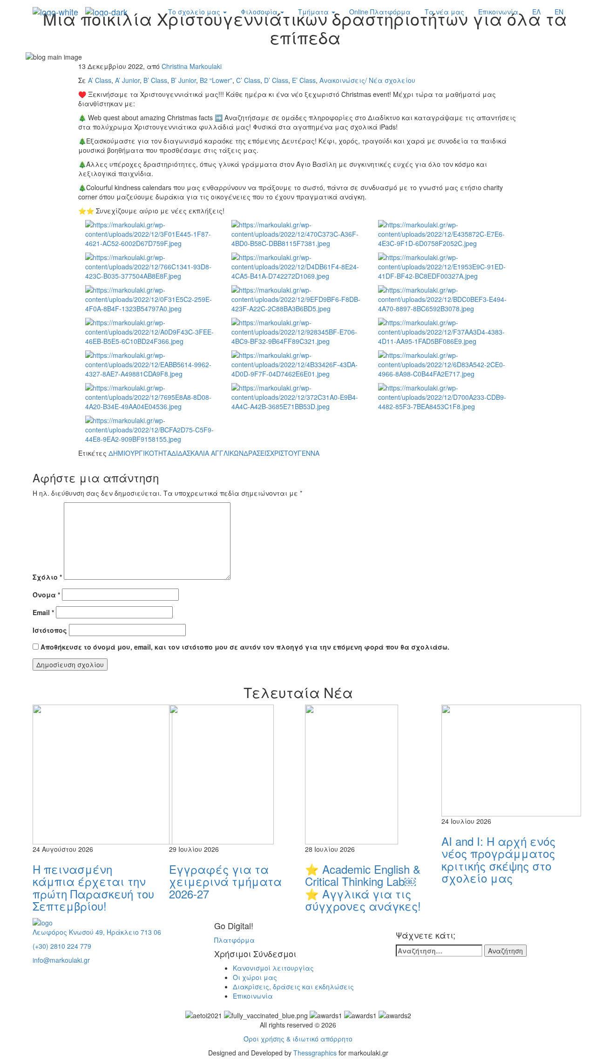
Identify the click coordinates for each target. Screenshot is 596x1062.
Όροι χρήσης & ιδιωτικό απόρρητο (298, 1038)
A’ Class (99, 80)
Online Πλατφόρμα (380, 11)
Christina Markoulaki (192, 66)
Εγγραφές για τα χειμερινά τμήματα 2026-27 (225, 881)
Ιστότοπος (50, 630)
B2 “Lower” (216, 80)
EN (559, 11)
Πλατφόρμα (234, 940)
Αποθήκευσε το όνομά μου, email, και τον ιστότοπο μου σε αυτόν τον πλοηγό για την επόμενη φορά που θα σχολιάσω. (245, 646)
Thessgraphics (315, 1052)
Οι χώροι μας (255, 977)
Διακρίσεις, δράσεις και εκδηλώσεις (293, 986)
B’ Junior (183, 80)
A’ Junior (127, 80)
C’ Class (248, 80)
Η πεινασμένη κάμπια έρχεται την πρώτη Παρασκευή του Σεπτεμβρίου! (93, 887)
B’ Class (155, 80)
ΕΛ (536, 11)
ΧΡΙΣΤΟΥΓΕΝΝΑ (294, 453)
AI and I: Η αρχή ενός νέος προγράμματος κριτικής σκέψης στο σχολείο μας (498, 859)
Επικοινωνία (498, 11)
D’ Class (276, 80)
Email (43, 612)
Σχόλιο (47, 577)
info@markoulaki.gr (61, 960)
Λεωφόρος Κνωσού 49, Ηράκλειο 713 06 (97, 932)
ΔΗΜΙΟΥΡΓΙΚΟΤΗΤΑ (139, 453)
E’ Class (304, 80)
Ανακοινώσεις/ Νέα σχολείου (367, 80)
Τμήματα (314, 11)
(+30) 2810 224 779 (62, 946)
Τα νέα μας (444, 11)
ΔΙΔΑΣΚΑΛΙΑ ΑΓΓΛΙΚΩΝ (207, 453)
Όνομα (46, 594)
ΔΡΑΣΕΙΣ (257, 453)
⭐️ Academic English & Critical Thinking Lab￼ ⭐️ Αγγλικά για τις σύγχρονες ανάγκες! (363, 887)
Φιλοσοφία (260, 11)
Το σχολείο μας (195, 11)
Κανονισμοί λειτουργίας (273, 968)
